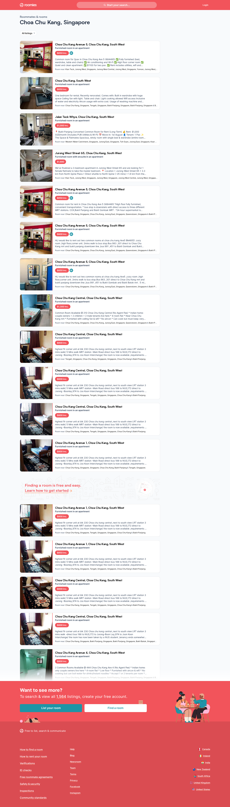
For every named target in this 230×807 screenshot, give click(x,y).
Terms (73, 774)
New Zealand (203, 769)
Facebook (75, 786)
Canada (206, 749)
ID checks (26, 770)
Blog (72, 755)
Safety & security (30, 783)
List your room (51, 708)
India (207, 762)
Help (72, 749)
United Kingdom (202, 782)
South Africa (203, 776)
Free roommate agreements (36, 777)
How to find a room (31, 749)
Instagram (75, 793)
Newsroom (75, 761)
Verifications (27, 763)
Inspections (27, 790)
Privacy (74, 780)
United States (203, 789)
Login (205, 5)
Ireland (206, 756)
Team (73, 768)
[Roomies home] (28, 5)
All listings (27, 33)
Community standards (33, 797)
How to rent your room (33, 756)
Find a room (115, 708)
